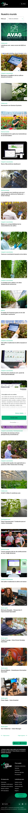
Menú (24, 3)
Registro (17, 790)
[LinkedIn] (19, 804)
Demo (16, 743)
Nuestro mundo (18, 784)
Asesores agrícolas (19, 772)
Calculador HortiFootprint (7, 784)
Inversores (17, 770)
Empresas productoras (20, 766)
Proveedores (18, 774)
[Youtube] (22, 804)
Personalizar (13, 422)
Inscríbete (5, 755)
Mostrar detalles (19, 413)
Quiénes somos (18, 782)
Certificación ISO (19, 786)
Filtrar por (3, 18)
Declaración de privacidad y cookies (16, 807)
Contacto (23, 743)
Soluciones (3, 782)
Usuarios (17, 788)
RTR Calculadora (5, 790)
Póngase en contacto (21, 795)
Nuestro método (5, 788)
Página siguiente (21, 735)
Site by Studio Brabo (22, 809)
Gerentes (17, 768)
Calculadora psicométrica (7, 786)
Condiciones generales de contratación (9, 809)
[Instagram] (25, 804)
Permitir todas (14, 417)
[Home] (4, 3)
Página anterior (6, 735)
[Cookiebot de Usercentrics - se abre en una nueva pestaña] (20, 389)
